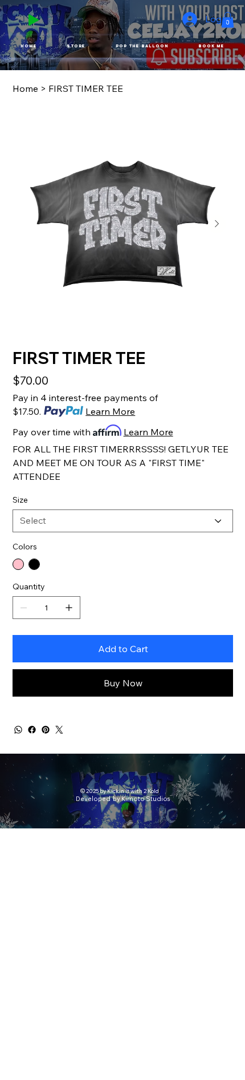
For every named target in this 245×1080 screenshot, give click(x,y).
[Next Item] (217, 224)
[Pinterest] (45, 729)
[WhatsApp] (18, 729)
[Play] (33, 20)
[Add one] (69, 607)
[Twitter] (59, 729)
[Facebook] (32, 729)
